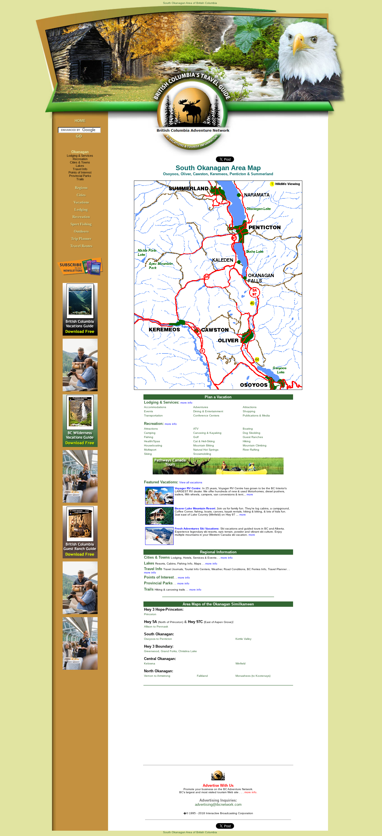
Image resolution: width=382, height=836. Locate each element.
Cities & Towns (80, 162)
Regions (81, 188)
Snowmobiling (202, 453)
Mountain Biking (203, 445)
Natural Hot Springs (205, 449)
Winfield (240, 663)
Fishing (148, 437)
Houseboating (153, 445)
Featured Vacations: (161, 482)
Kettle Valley (243, 638)
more (249, 494)
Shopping (249, 411)
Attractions (249, 407)
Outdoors (81, 231)
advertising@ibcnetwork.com (218, 804)
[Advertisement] (218, 726)
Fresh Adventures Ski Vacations (197, 528)
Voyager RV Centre (188, 488)
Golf (196, 437)
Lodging (81, 209)
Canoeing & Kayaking (207, 432)
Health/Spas (152, 441)
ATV (196, 428)
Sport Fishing (81, 224)
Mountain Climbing (255, 445)
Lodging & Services (80, 155)
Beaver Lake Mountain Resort (195, 508)
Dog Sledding (251, 432)
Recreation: (154, 423)
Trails (80, 179)
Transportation (153, 415)
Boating (248, 428)
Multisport (150, 449)
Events (148, 411)
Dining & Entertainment (208, 411)
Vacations (81, 202)
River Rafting (251, 449)
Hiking (247, 441)
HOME (80, 121)
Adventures (200, 407)
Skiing (148, 453)
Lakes (80, 165)
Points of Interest (80, 172)
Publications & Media (256, 415)
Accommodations (155, 407)
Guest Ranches (253, 437)
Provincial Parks (80, 175)
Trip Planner (81, 238)
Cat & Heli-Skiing (204, 441)
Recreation (80, 159)
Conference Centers (206, 415)
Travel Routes (81, 246)
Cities (81, 195)
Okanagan (80, 152)
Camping (149, 432)
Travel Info (80, 169)
